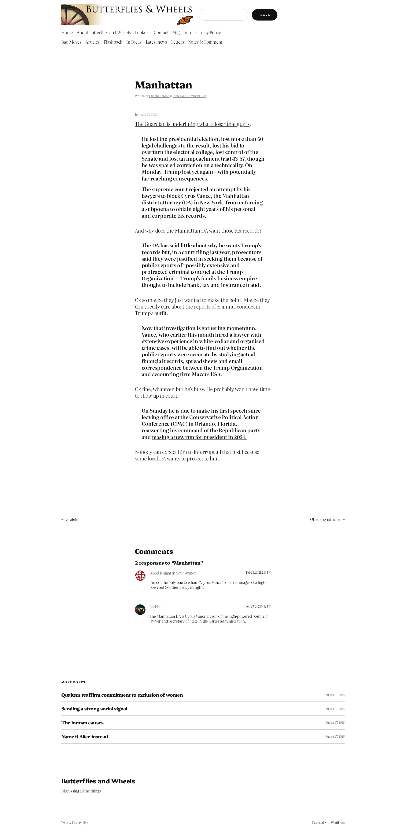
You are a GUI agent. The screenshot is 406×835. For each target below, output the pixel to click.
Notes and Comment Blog (190, 96)
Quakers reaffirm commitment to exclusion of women (122, 694)
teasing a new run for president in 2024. (199, 437)
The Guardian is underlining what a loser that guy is (192, 123)
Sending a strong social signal (94, 708)
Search (264, 15)
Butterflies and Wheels (98, 780)
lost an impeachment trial (200, 158)
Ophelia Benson (159, 96)
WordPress (338, 822)
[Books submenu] (148, 32)
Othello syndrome (325, 519)
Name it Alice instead (84, 736)
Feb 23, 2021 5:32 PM (258, 606)
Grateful (73, 519)
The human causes (82, 722)
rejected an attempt (211, 189)
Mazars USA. (207, 374)
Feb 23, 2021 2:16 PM (258, 572)
